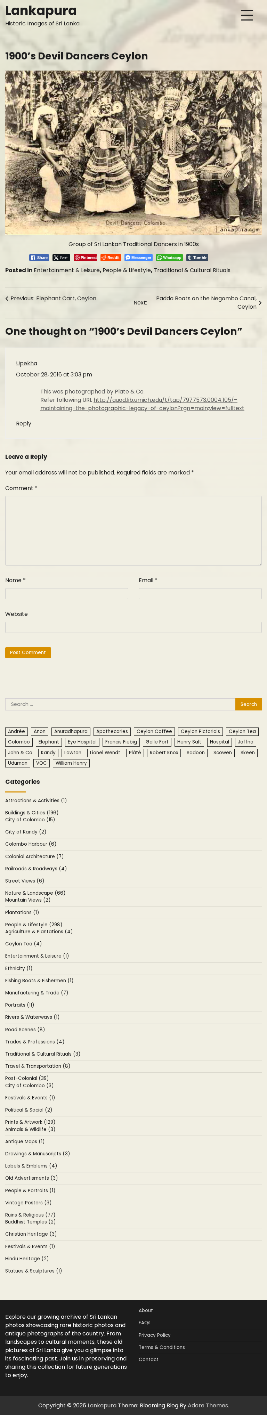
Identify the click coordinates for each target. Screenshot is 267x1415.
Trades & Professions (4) (34, 1042)
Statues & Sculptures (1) (33, 1271)
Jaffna (245, 742)
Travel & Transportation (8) (37, 1066)
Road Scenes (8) (25, 1029)
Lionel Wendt (105, 752)
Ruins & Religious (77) (30, 1215)
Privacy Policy (155, 1335)
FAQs (145, 1322)
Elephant (49, 742)
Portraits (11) (19, 1005)
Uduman (17, 763)
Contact (149, 1359)
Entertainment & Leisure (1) (37, 956)
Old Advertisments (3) (31, 1178)
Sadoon (196, 752)
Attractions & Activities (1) (36, 800)
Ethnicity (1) (18, 968)
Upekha (26, 363)
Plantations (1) (22, 912)
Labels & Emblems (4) (31, 1166)
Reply (23, 424)
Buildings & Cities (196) (31, 813)
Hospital (219, 742)
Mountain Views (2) (27, 900)
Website (16, 614)
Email (148, 580)
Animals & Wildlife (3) (30, 1129)
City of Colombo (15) (30, 819)
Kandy (48, 752)
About (146, 1310)
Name (15, 580)
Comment (21, 488)
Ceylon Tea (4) (23, 944)
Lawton (72, 752)
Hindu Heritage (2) (27, 1258)
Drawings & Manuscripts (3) (37, 1153)
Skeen (248, 752)
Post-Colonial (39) (27, 1078)
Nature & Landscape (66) (35, 893)
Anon (40, 731)
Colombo (19, 742)
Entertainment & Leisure (67, 270)
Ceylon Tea (242, 731)
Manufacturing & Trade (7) (36, 993)
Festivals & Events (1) (30, 1098)
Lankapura (41, 10)
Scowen (222, 752)
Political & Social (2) (28, 1110)
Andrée (16, 731)
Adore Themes (208, 1405)
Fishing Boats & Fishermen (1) (39, 980)
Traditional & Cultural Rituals (192, 270)
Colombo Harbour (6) (30, 844)
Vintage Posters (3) (28, 1203)
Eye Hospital (82, 742)
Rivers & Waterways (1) (32, 1017)
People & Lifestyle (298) (33, 924)
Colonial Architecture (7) (34, 856)
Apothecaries (112, 731)
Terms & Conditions (162, 1347)
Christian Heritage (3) (31, 1234)
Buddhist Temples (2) (30, 1222)
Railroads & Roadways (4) (36, 868)
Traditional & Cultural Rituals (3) (42, 1054)
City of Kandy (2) (25, 832)
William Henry (71, 763)
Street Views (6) (24, 881)
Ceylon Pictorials (200, 731)
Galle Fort (157, 742)
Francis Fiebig (121, 742)
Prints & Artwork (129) (30, 1122)
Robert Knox (164, 752)
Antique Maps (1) (24, 1141)
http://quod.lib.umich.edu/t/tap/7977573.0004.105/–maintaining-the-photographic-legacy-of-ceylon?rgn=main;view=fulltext (142, 404)
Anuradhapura (71, 731)
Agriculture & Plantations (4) (39, 931)
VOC (41, 763)
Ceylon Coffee (154, 731)
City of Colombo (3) (29, 1085)
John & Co (20, 752)
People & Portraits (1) (30, 1190)
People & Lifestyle (127, 270)
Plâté (135, 752)
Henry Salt (189, 742)
